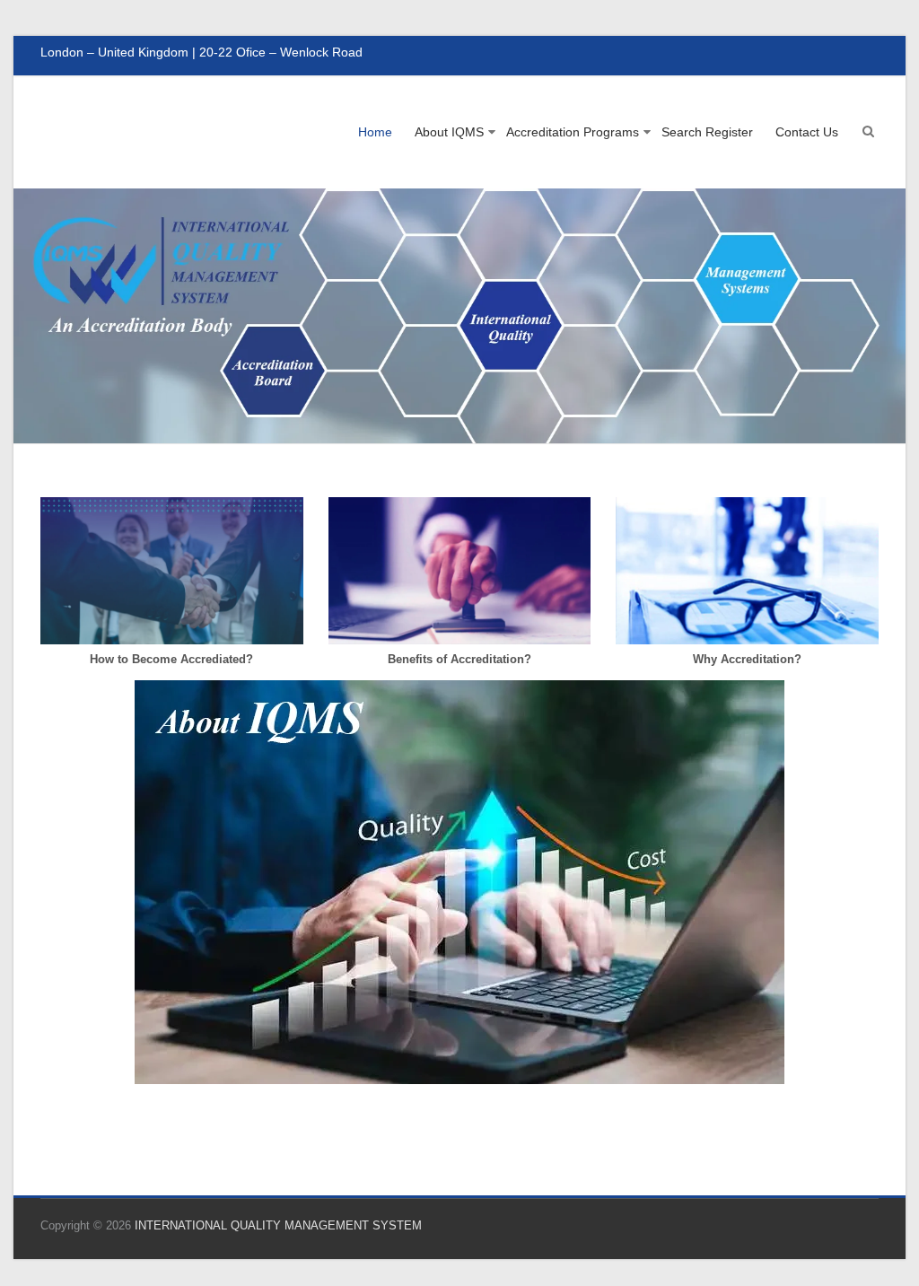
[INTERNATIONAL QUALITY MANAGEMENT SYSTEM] (459, 197)
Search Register (707, 132)
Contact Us (806, 132)
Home (375, 132)
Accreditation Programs (572, 132)
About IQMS (449, 132)
